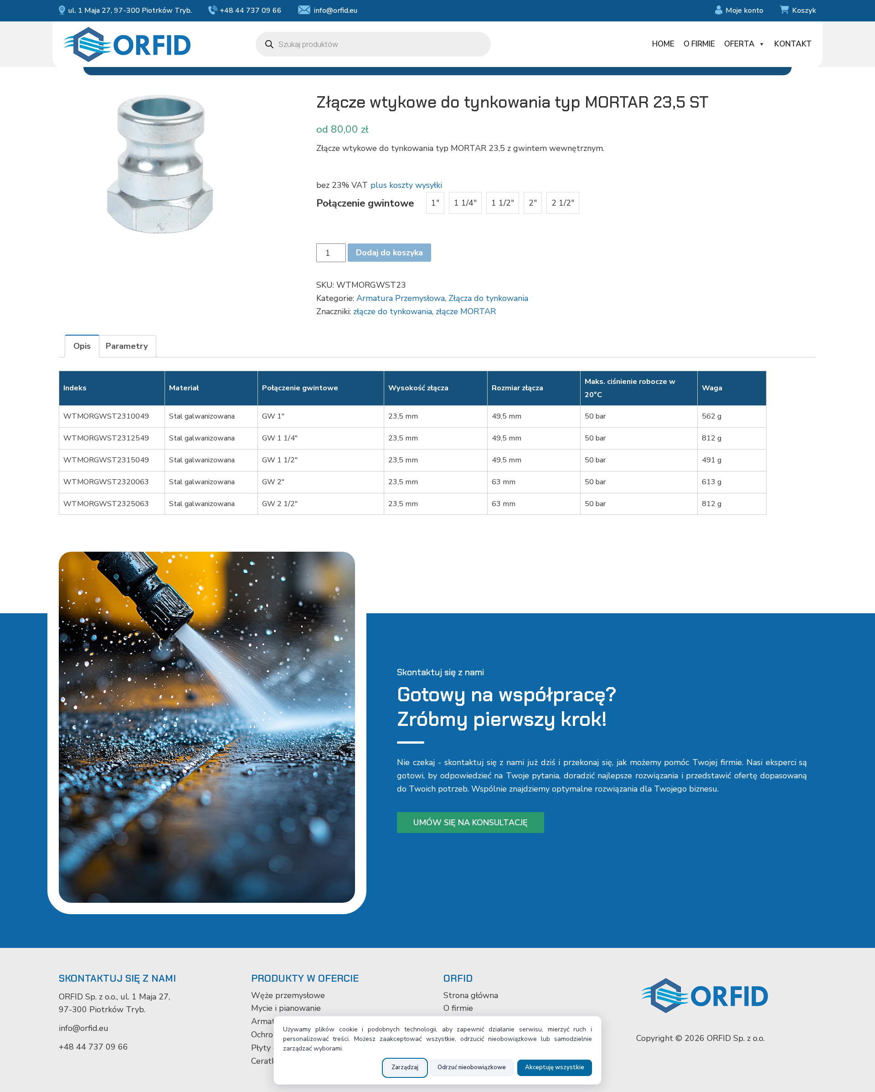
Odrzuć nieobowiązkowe (472, 1067)
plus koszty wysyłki (406, 185)
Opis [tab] (82, 346)
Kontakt (793, 44)
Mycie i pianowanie (286, 1008)
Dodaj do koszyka (389, 252)
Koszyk (804, 10)
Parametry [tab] (127, 346)
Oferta (739, 44)
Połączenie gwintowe (365, 203)
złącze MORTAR (466, 311)
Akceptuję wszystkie (554, 1067)
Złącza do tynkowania (488, 298)
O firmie (699, 44)
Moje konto (744, 10)
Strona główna (470, 995)
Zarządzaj (404, 1067)
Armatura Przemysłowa (400, 298)
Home (663, 44)
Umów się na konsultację (470, 822)
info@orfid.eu (335, 10)
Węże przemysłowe (288, 995)
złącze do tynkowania (392, 311)
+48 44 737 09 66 (251, 10)
